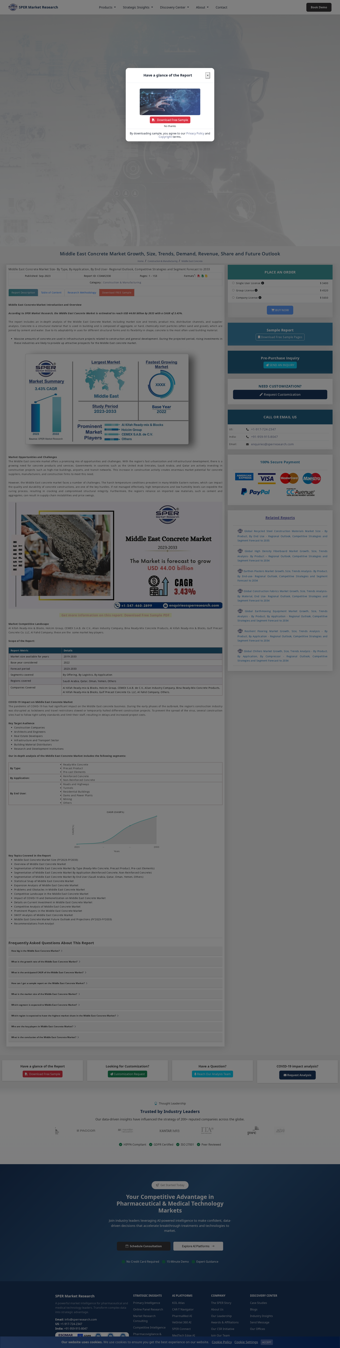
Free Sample (172, 120)
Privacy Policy (195, 133)
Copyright (165, 137)
